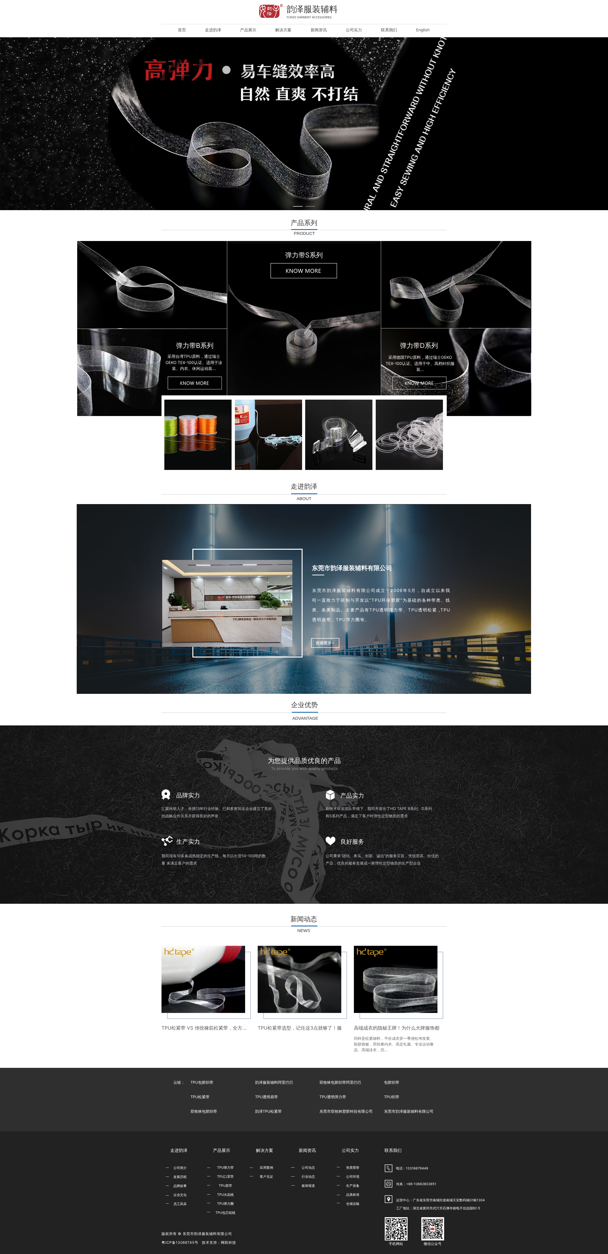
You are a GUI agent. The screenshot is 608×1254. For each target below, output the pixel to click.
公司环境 (352, 1176)
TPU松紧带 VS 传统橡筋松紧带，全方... (204, 1028)
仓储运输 (352, 1204)
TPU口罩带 (225, 1176)
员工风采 (180, 1204)
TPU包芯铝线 (225, 1213)
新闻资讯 (319, 30)
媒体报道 (308, 1185)
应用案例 (266, 1167)
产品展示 (248, 30)
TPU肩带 (225, 1185)
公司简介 (180, 1168)
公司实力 (354, 30)
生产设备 (352, 1185)
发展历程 (180, 1177)
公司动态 (308, 1167)
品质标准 (352, 1194)
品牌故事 (180, 1186)
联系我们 (389, 30)
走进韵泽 (213, 30)
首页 (182, 30)
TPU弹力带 (225, 1167)
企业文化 (180, 1195)
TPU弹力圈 (225, 1204)
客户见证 (266, 1176)
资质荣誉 (352, 1167)
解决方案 (283, 30)
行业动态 (308, 1176)
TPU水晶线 (225, 1194)
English (423, 30)
